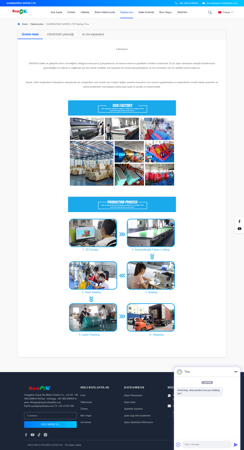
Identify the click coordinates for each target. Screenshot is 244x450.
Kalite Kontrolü (146, 12)
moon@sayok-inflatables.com (221, 3)
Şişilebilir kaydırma (133, 409)
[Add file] (178, 444)
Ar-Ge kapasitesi (93, 34)
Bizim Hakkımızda (105, 12)
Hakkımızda (37, 24)
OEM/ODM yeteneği (60, 34)
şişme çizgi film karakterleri (137, 415)
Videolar (85, 12)
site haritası (86, 422)
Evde (24, 24)
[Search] (210, 12)
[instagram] (45, 435)
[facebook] (26, 435)
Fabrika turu (126, 12)
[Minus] (236, 372)
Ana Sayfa (56, 12)
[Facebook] (239, 221)
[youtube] (33, 435)
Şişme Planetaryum (133, 395)
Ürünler (71, 12)
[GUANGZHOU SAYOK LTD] (20, 12)
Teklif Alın (182, 12)
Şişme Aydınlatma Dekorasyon (138, 422)
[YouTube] (239, 228)
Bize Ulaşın (165, 12)
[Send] (235, 444)
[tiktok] (39, 435)
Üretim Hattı (30, 34)
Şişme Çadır (130, 402)
